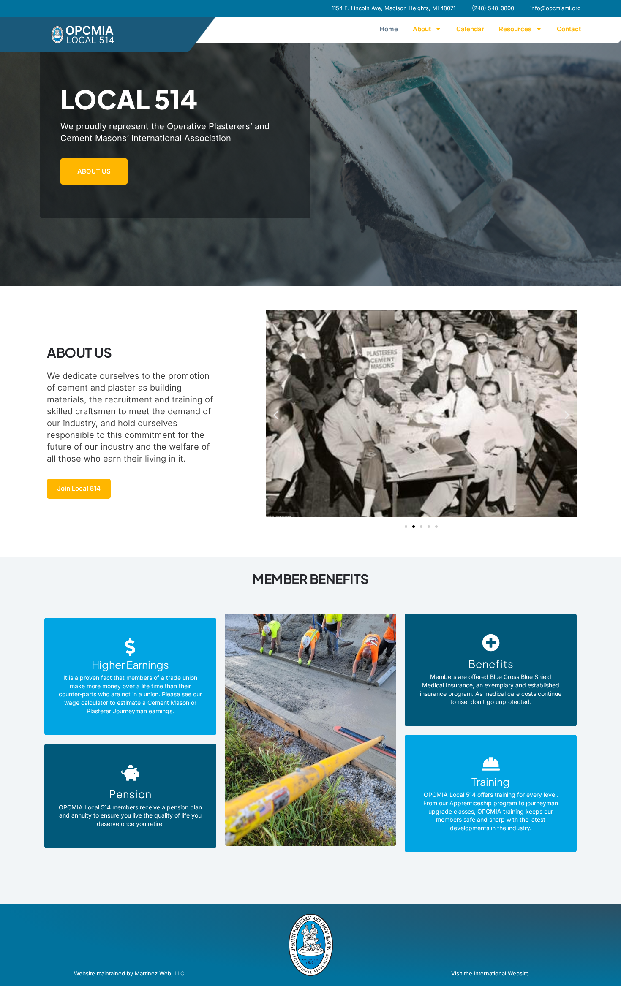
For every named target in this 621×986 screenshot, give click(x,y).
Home (389, 29)
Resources (515, 29)
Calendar (470, 29)
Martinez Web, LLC (160, 973)
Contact (569, 29)
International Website (501, 973)
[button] (275, 415)
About (422, 29)
